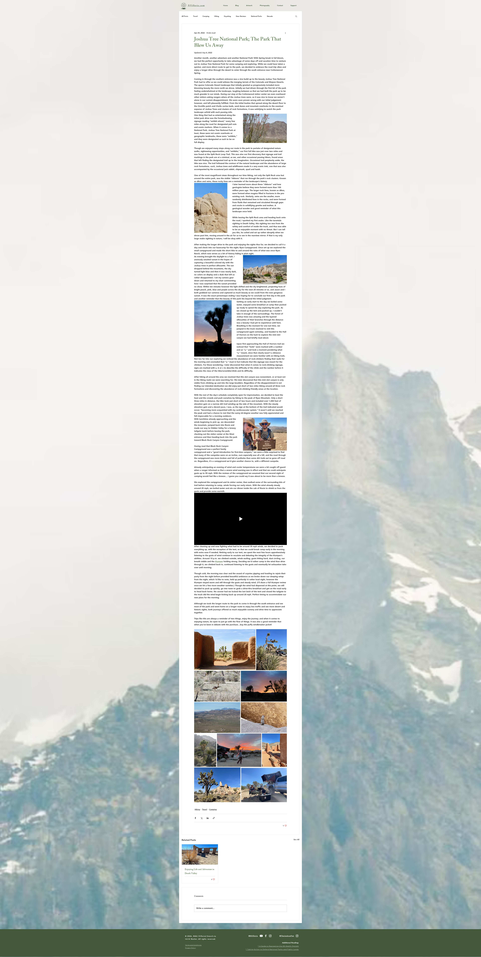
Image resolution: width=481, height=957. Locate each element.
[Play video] (240, 519)
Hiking (216, 16)
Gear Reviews (241, 16)
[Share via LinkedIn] (207, 818)
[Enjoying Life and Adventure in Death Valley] (200, 854)
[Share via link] (214, 818)
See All (296, 839)
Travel (195, 16)
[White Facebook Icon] (265, 936)
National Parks (256, 16)
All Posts (185, 16)
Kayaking (227, 16)
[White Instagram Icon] (270, 936)
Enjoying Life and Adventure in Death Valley (199, 872)
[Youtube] (261, 936)
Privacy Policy (190, 948)
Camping (206, 16)
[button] (296, 16)
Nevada (270, 16)
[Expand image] (225, 649)
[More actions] (285, 32)
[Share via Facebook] (195, 818)
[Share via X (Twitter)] (201, 818)
